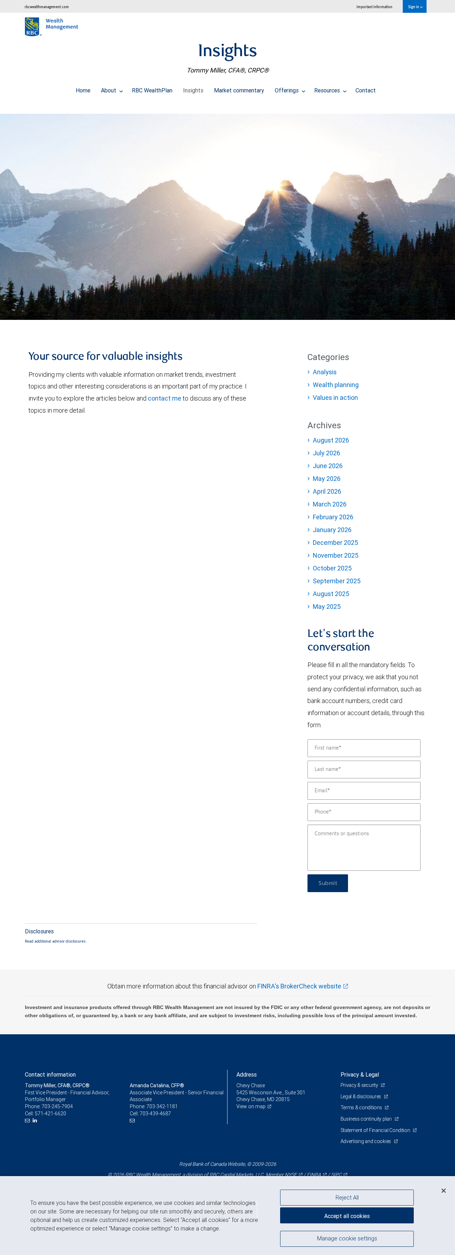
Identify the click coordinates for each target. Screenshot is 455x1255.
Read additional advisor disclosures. (56, 941)
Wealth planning (336, 385)
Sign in (414, 6)
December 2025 (335, 542)
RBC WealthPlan (152, 90)
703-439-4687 (155, 1113)
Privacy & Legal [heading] (360, 1074)
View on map (251, 1106)
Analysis (325, 372)
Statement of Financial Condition (376, 1130)
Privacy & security (360, 1085)
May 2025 (327, 606)
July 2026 (326, 453)
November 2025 (335, 555)
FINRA (314, 1174)
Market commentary (239, 90)
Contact (365, 90)
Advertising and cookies (366, 1141)
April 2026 (327, 491)
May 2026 (327, 478)
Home (83, 90)
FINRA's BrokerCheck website (299, 986)
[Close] (443, 1190)
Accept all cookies (347, 1215)
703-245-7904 (57, 1106)
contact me (164, 398)
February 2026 (333, 517)
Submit (327, 883)
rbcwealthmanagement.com (47, 6)
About (109, 90)
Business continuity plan (367, 1119)
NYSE (291, 1174)
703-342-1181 (162, 1106)
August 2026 (331, 440)
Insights (193, 90)
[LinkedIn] (36, 1120)
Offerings (287, 90)
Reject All (347, 1197)
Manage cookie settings (347, 1238)
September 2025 (336, 581)
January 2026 (332, 530)
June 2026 (328, 466)
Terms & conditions (362, 1107)
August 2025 (331, 594)
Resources (327, 90)
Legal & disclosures (361, 1096)
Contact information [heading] (50, 1074)
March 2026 (330, 504)
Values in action (335, 397)
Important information (374, 6)
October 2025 (332, 568)
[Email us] (28, 1120)
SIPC (336, 1174)
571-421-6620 (50, 1113)
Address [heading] (246, 1074)
